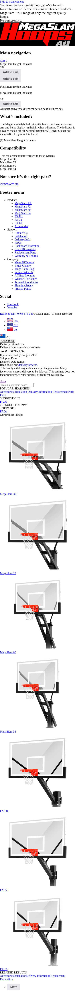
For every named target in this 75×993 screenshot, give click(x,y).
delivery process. (28, 364)
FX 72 (18, 219)
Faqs (2, 395)
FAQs (18, 242)
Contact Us (21, 232)
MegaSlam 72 (23, 206)
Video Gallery (23, 265)
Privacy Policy (23, 288)
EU (15, 325)
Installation (21, 236)
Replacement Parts (25, 252)
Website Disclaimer (26, 278)
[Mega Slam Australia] (37, 45)
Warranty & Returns (26, 255)
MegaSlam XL (23, 203)
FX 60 (18, 222)
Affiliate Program (25, 275)
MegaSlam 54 (23, 213)
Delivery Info (22, 239)
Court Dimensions (25, 249)
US (15, 329)
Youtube (12, 307)
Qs (3, 401)
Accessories (21, 226)
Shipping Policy (24, 285)
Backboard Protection (27, 245)
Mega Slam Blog (24, 268)
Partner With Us (24, 272)
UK (15, 320)
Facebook (13, 304)
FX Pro (19, 216)
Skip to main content (12, 1)
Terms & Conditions (26, 282)
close (3, 381)
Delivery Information (40, 391)
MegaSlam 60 (23, 209)
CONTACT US (9, 184)
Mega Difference (24, 262)
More (13, 986)
